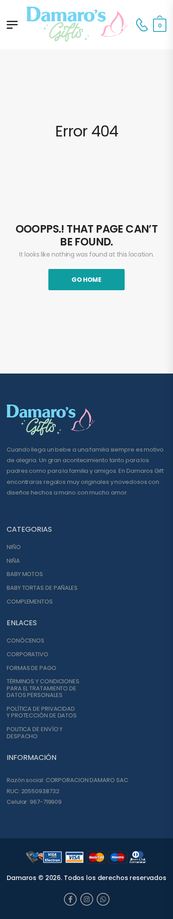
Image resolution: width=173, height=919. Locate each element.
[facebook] (70, 899)
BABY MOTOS (25, 574)
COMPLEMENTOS (30, 601)
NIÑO (14, 547)
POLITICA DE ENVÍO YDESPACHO (35, 733)
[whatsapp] (103, 899)
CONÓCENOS (25, 640)
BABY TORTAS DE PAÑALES (42, 588)
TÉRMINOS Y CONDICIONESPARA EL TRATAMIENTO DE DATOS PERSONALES (43, 688)
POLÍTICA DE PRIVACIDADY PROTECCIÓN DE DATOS (42, 712)
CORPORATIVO (27, 654)
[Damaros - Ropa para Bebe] (78, 25)
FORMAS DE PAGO (31, 668)
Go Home (86, 279)
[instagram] (86, 899)
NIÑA (13, 561)
